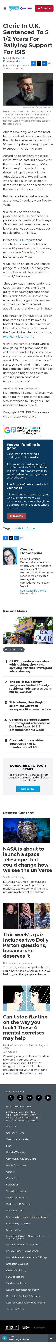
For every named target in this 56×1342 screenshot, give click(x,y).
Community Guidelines (18, 1223)
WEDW (24, 1115)
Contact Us (12, 1178)
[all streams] (52, 1338)
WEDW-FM (11, 1118)
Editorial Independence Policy (22, 1290)
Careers (10, 1172)
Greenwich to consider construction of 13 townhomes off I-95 (26, 744)
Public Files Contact (15, 1120)
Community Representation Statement (27, 1217)
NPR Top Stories (25, 528)
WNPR (21, 1118)
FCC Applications (15, 1277)
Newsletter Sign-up (16, 1198)
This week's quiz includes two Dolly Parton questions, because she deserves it (26, 945)
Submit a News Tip (16, 1191)
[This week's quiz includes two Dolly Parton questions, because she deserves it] (26, 916)
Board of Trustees (16, 1152)
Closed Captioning (16, 1270)
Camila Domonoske (14, 60)
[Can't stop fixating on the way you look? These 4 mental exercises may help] (26, 998)
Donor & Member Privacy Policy (23, 1244)
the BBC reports (24, 240)
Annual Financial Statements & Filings (26, 1257)
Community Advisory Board (21, 1159)
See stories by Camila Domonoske (33, 592)
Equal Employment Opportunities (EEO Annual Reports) (27, 1237)
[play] (5, 1338)
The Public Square (16, 1309)
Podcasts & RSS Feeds (18, 1204)
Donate (45, 8)
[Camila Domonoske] (10, 556)
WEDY (33, 1115)
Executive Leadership (18, 1139)
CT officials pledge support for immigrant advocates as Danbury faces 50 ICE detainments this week (29, 725)
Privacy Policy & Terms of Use (22, 1251)
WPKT (28, 1118)
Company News (15, 1133)
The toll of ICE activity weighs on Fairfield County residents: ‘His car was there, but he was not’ (30, 687)
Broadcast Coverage (17, 1264)
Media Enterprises (16, 1165)
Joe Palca (8, 877)
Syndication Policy (16, 1283)
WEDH (9, 1115)
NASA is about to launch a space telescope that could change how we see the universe (27, 859)
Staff (8, 1146)
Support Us (12, 1185)
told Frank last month (18, 336)
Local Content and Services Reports (25, 1303)
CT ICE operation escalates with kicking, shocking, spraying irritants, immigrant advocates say (30, 666)
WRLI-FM (37, 1118)
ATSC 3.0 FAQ (31, 1120)
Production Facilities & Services (23, 1296)
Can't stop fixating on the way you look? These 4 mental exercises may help (25, 1027)
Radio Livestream (15, 1211)
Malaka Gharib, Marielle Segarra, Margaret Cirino (25, 1046)
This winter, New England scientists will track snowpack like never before (30, 706)
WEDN (17, 1115)
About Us (11, 1126)
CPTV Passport (14, 1230)
